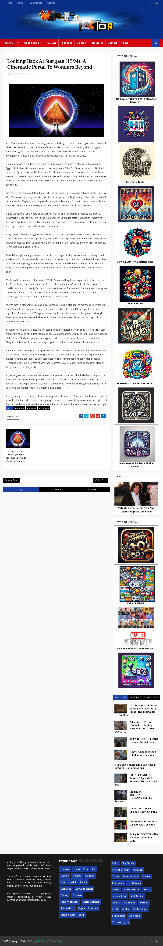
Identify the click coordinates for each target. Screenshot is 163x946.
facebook (56, 489)
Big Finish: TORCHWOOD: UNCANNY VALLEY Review (133, 796)
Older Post (100, 480)
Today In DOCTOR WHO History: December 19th (144, 837)
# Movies (31, 408)
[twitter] (156, 3)
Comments (36, 2)
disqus (21, 489)
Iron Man (134, 915)
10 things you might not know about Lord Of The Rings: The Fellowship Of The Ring (136, 710)
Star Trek (65, 888)
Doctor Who (47, 50)
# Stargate (44, 408)
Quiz (82, 915)
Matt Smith (137, 896)
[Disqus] (56, 535)
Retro (147, 889)
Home (9, 2)
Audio (125, 909)
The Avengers (120, 922)
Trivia (115, 876)
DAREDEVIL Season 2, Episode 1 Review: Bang (143, 810)
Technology (140, 909)
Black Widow (67, 915)
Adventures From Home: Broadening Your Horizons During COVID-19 (135, 727)
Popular (121, 697)
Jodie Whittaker (69, 901)
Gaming (113, 42)
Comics (89, 875)
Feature (65, 869)
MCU (115, 909)
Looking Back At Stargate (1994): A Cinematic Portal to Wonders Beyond (16, 456)
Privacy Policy (56, 941)
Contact (52, 2)
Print (125, 42)
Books (83, 882)
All (18, 42)
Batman (77, 895)
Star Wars (118, 883)
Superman (118, 915)
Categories (31, 42)
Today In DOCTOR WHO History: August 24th (144, 740)
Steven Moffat (131, 889)
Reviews (51, 42)
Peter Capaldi (68, 882)
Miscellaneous (14, 50)
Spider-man (67, 908)
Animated (129, 902)
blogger (92, 489)
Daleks (116, 902)
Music (115, 889)
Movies (81, 42)
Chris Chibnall (91, 901)
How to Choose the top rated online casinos (143, 753)
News (31, 50)
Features (66, 42)
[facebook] (151, 3)
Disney (64, 895)
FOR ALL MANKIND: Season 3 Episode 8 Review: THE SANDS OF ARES (136, 780)
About (21, 2)
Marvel (146, 876)
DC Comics (134, 883)
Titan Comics (130, 876)
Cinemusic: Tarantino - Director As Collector (143, 823)
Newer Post (11, 480)
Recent (136, 697)
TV (93, 869)
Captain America (88, 908)
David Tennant (84, 888)
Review (77, 875)
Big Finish (128, 863)
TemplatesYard (38, 941)
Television (97, 42)
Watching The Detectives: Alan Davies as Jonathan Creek (136, 509)
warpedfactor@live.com (33, 899)
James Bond (119, 896)
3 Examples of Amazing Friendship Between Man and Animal (135, 766)
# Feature (19, 408)
